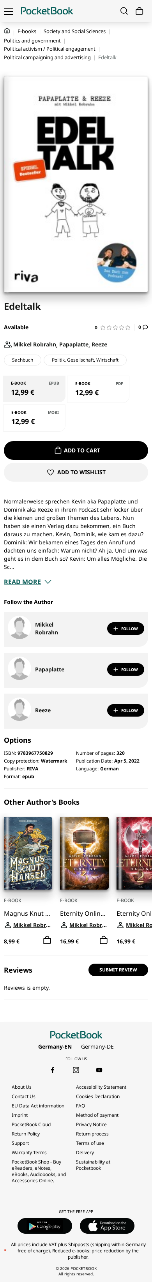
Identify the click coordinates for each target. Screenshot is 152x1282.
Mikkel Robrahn (46, 628)
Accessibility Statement (101, 1087)
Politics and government (32, 40)
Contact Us (23, 1096)
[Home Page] (47, 11)
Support (20, 1143)
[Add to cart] (47, 940)
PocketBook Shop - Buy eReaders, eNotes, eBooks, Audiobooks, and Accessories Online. (39, 1171)
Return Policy (26, 1133)
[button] (114, 327)
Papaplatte (49, 669)
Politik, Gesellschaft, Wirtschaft (85, 360)
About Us (22, 1087)
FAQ (80, 1105)
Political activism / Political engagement (49, 48)
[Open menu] (8, 11)
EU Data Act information (38, 1105)
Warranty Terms (29, 1152)
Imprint (20, 1115)
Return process (92, 1133)
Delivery (85, 1152)
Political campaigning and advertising (47, 57)
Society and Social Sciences (75, 31)
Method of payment (97, 1115)
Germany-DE (97, 1046)
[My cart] (139, 11)
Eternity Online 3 (84, 913)
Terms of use (90, 1143)
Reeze (43, 710)
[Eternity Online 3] (84, 853)
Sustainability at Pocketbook (93, 1164)
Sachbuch (22, 360)
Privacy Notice (91, 1124)
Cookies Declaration (98, 1096)
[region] (76, 872)
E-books (27, 31)
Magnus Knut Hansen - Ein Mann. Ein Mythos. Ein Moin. (28, 913)
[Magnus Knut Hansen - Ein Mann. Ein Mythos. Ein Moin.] (28, 853)
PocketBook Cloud (31, 1124)
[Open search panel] (124, 11)
